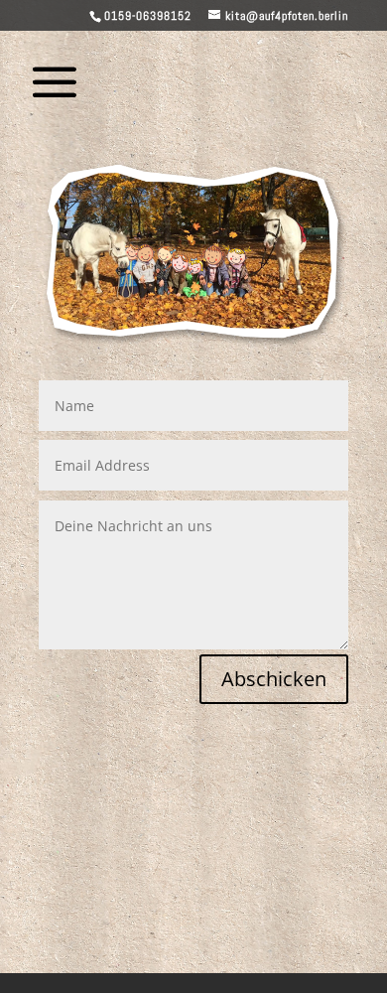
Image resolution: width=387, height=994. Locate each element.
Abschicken (273, 678)
